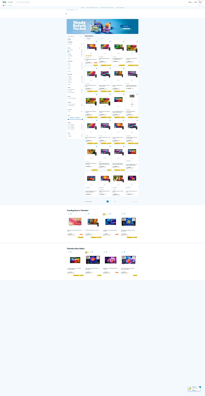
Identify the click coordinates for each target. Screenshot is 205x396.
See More (69, 58)
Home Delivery (71, 105)
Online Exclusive (71, 89)
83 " (70, 67)
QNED (70, 77)
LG (69, 51)
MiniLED (70, 79)
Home (68, 9)
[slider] (68, 119)
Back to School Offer (72, 98)
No (69, 111)
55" (69, 64)
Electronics (71, 9)
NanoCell (70, 82)
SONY (70, 54)
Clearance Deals (71, 92)
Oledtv (70, 76)
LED (70, 80)
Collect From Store (72, 104)
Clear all (81, 36)
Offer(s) (70, 90)
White (70, 136)
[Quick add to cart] (96, 41)
